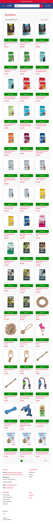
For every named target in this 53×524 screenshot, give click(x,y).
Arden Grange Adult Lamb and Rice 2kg (10, 70)
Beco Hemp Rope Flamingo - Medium (42, 343)
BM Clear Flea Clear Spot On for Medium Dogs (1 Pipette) (42, 453)
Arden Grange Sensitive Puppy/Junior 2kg (25, 207)
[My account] (46, 6)
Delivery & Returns (7, 501)
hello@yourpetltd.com (11, 485)
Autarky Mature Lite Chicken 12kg (10, 316)
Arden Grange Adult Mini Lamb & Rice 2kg (9, 124)
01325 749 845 (10, 487)
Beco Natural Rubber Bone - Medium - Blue (10, 424)
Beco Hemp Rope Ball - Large (9, 343)
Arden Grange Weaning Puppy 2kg (41, 207)
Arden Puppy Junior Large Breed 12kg (26, 234)
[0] (49, 6)
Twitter (30, 497)
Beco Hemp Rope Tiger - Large (9, 370)
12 (31, 460)
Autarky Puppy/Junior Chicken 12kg (25, 316)
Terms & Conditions (7, 497)
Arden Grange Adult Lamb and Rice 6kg (26, 70)
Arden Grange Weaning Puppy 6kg (9, 234)
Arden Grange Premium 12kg (26, 151)
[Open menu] (3, 5)
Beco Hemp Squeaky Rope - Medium (10, 397)
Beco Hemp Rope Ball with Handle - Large (26, 343)
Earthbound (32, 472)
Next (45, 460)
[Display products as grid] (45, 19)
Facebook (31, 495)
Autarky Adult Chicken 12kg (26, 261)
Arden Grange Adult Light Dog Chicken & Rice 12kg (10, 97)
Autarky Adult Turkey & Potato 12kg (25, 289)
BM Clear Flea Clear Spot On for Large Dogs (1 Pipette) (10, 453)
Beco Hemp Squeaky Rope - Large (42, 370)
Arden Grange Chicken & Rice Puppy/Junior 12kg (25, 124)
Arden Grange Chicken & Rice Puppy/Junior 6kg (41, 124)
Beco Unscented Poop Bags (42, 423)
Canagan (31, 474)
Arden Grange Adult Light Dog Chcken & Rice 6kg (41, 70)
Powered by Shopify (7, 519)
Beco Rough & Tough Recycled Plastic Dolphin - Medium (26, 425)
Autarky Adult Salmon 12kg (10, 288)
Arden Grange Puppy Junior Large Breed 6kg (42, 151)
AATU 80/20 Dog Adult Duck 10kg (10, 43)
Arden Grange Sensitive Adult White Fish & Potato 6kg (10, 180)
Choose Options (42, 421)
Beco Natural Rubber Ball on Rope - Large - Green (26, 397)
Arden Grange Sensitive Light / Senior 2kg (41, 179)
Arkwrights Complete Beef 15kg (42, 234)
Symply (30, 476)
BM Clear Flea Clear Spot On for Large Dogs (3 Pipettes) (26, 453)
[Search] (41, 5)
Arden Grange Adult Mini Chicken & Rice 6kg (41, 97)
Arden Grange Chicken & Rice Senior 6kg (9, 151)
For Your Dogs (6, 495)
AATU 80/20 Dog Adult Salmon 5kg (25, 43)
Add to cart (10, 40)
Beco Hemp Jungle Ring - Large (41, 316)
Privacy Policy (6, 499)
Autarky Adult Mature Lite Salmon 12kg (42, 261)
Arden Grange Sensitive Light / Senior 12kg (25, 179)
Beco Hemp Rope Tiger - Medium (25, 370)
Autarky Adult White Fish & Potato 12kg (42, 289)
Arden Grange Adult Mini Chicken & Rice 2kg (25, 97)
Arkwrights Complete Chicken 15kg (9, 261)
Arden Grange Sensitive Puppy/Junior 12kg (9, 207)
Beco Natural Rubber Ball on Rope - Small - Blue (42, 397)
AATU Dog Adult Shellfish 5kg (41, 43)
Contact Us (5, 503)
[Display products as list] (47, 19)
